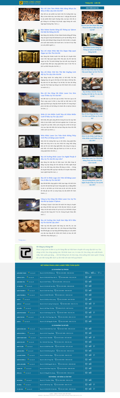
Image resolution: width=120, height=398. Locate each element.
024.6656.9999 (60, 359)
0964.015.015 (70, 351)
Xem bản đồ (32, 273)
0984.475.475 (68, 384)
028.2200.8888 (62, 286)
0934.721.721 (74, 304)
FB (100, 273)
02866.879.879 (61, 308)
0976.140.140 (69, 346)
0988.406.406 (70, 286)
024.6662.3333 (60, 342)
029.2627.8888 (64, 389)
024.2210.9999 (60, 355)
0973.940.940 (68, 337)
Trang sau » (22, 240)
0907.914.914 (69, 308)
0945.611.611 (69, 380)
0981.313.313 (72, 317)
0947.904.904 (71, 299)
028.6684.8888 (64, 277)
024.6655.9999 (62, 373)
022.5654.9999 (61, 380)
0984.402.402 (68, 359)
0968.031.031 (68, 355)
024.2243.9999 (61, 346)
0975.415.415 (66, 282)
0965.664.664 (70, 273)
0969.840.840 (72, 364)
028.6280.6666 (58, 282)
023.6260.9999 (60, 384)
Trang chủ (89, 3)
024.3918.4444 (64, 364)
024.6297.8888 (61, 333)
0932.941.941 (71, 312)
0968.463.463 (71, 368)
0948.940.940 (68, 290)
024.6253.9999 (63, 368)
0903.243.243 (71, 329)
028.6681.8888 (66, 304)
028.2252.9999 (64, 317)
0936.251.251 (69, 333)
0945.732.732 (72, 321)
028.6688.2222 (61, 295)
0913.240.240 (72, 277)
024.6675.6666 (60, 337)
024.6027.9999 (63, 329)
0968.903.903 (72, 389)
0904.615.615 (70, 373)
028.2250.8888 (60, 290)
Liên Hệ (97, 3)
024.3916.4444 (62, 351)
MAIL (88, 273)
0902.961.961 (68, 342)
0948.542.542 (69, 295)
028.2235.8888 (62, 273)
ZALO (95, 273)
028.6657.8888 (63, 312)
